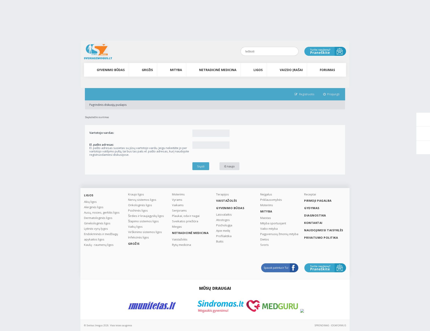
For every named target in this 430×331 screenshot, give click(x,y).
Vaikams (178, 205)
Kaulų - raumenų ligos (99, 245)
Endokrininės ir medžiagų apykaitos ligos (101, 236)
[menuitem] (331, 94)
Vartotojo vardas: (101, 133)
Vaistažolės (179, 239)
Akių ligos (90, 202)
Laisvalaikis (224, 214)
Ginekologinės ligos (97, 223)
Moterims (178, 194)
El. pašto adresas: (101, 145)
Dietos (264, 239)
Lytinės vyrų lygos (96, 229)
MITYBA (176, 70)
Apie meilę (223, 231)
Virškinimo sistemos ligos (145, 232)
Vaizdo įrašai (291, 70)
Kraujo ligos (136, 194)
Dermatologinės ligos (98, 218)
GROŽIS (147, 70)
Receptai (310, 194)
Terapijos (222, 194)
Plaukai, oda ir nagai (186, 216)
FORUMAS (327, 70)
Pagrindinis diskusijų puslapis (108, 105)
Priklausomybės (271, 200)
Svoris (264, 245)
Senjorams (179, 210)
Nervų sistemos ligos (142, 200)
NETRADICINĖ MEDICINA (217, 70)
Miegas (177, 227)
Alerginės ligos (93, 207)
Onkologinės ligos (140, 205)
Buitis (220, 241)
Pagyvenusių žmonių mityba (279, 234)
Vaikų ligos (135, 227)
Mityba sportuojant (273, 223)
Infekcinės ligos (138, 237)
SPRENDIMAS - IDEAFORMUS (330, 325)
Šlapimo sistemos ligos (143, 221)
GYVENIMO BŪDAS (111, 70)
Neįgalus (266, 194)
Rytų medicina (181, 245)
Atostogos (223, 220)
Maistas (265, 218)
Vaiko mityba (269, 229)
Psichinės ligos (138, 210)
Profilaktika (224, 236)
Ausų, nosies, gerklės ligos (102, 212)
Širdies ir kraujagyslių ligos (146, 216)
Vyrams (177, 200)
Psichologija (224, 225)
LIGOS (258, 70)
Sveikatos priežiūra (185, 221)
